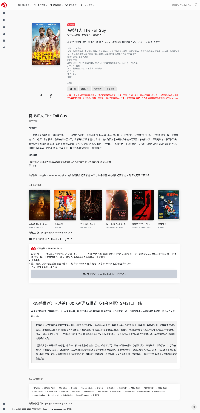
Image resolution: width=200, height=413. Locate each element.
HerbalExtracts (159, 392)
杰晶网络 (36, 388)
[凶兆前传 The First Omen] (143, 205)
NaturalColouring (82, 395)
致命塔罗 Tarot (87, 224)
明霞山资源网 (135, 388)
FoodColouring (39, 395)
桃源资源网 (63, 388)
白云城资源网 (116, 392)
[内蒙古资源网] (4, 5)
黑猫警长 (162, 224)
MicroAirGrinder (87, 388)
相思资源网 (123, 388)
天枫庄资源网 (130, 392)
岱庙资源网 (64, 392)
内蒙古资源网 (149, 388)
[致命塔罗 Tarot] (91, 205)
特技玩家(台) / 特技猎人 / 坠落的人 (84, 35)
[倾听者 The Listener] (39, 205)
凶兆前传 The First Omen (143, 224)
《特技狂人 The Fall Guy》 (49, 248)
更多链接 (96, 395)
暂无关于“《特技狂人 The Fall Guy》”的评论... (104, 274)
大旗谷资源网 (38, 392)
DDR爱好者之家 (49, 388)
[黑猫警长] (169, 205)
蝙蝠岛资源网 (103, 392)
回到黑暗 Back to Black (117, 224)
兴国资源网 (76, 392)
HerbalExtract (89, 392)
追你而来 (58, 224)
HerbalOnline (68, 395)
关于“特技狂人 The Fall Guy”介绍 (53, 239)
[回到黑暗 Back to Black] (117, 205)
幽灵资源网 (111, 388)
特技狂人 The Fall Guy (86, 30)
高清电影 (71, 25)
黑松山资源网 (162, 388)
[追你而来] (65, 205)
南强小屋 (100, 388)
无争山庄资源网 (144, 392)
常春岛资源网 (52, 392)
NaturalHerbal (53, 395)
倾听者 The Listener (38, 224)
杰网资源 (74, 388)
